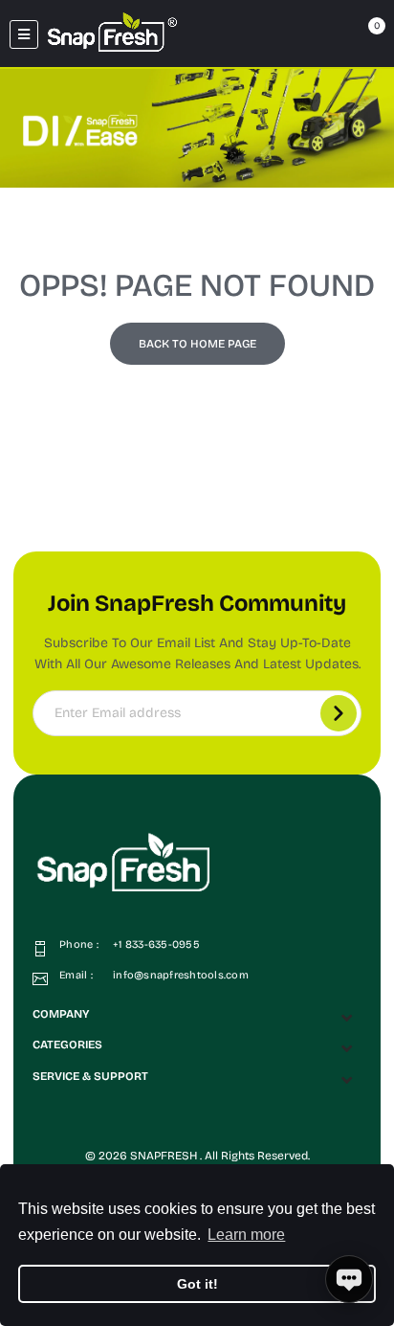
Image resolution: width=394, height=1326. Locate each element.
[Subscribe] (338, 713)
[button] (197, 1014)
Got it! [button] (197, 1284)
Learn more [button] (246, 1234)
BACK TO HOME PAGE (197, 343)
